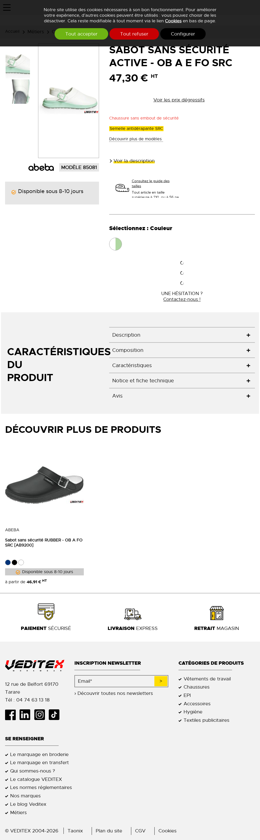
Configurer (183, 34)
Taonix (75, 831)
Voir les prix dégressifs (179, 100)
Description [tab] (126, 335)
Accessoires (197, 703)
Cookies (173, 21)
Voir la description (134, 161)
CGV (140, 831)
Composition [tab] (127, 350)
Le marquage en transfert (39, 762)
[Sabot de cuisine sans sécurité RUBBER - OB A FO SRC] (44, 485)
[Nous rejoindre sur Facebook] (12, 715)
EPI (187, 695)
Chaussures (196, 687)
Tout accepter (81, 34)
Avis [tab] (117, 396)
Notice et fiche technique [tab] (143, 381)
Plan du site (109, 831)
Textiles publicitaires (206, 720)
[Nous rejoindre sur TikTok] (56, 715)
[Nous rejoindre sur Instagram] (41, 715)
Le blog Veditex (28, 804)
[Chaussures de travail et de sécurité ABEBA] (41, 166)
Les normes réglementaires (41, 787)
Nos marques (25, 796)
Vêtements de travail (207, 679)
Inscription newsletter (107, 663)
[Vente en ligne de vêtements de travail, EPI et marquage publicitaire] (34, 665)
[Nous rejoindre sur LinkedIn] (27, 715)
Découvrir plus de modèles (136, 139)
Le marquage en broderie (39, 754)
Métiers (18, 812)
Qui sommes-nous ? (32, 771)
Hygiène (193, 712)
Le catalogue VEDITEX (36, 779)
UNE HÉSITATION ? (182, 296)
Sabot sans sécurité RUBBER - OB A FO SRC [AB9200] (44, 543)
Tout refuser (134, 34)
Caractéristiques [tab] (132, 365)
